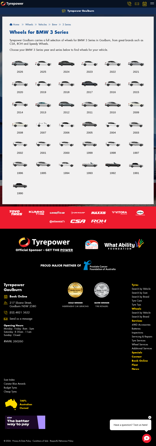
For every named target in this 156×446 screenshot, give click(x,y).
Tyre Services (138, 340)
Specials (137, 352)
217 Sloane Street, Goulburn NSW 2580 (23, 304)
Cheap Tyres (10, 391)
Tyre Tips (136, 304)
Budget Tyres (10, 387)
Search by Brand (140, 296)
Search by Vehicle (141, 288)
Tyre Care (137, 300)
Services (137, 320)
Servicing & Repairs (142, 336)
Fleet (135, 364)
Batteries (136, 328)
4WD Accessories (141, 324)
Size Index (9, 379)
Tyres (135, 284)
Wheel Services (140, 344)
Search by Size (139, 292)
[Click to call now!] (129, 4)
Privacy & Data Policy (21, 441)
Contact (137, 356)
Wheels (136, 308)
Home (15, 24)
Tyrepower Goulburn (80, 10)
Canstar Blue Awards (14, 383)
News (135, 369)
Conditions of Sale (40, 441)
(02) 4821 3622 (20, 312)
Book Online (140, 360)
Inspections (137, 332)
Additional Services (142, 348)
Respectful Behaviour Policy (61, 441)
